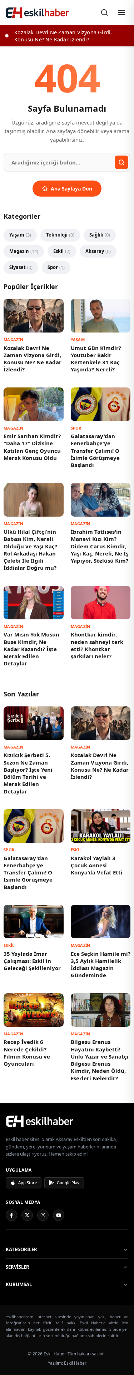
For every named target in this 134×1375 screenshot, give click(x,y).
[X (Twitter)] (27, 1215)
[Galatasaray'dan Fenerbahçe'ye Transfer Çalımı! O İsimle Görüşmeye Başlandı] (101, 404)
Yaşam (20, 235)
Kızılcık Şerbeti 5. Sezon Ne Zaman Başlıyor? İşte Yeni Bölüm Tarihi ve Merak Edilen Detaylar (28, 773)
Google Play (68, 1182)
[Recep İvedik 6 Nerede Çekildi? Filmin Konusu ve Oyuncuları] (34, 1010)
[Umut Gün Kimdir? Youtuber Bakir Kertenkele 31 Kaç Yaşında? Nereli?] (101, 316)
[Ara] (104, 12)
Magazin (23, 251)
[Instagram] (43, 1215)
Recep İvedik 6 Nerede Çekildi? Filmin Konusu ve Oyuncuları (27, 1052)
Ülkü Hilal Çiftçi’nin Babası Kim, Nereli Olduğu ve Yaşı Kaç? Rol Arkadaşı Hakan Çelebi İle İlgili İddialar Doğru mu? (30, 549)
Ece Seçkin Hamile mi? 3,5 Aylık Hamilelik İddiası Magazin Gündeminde (100, 964)
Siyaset (21, 267)
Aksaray (98, 251)
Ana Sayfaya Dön (71, 188)
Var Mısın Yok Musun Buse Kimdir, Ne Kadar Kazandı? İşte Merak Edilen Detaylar (31, 649)
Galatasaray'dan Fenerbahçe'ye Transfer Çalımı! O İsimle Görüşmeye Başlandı (95, 450)
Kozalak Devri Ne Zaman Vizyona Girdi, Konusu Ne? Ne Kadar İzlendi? (32, 358)
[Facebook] (11, 1215)
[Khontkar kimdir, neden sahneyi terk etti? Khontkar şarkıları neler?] (101, 602)
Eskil (61, 251)
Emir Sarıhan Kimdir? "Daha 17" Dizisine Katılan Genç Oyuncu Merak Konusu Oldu (32, 446)
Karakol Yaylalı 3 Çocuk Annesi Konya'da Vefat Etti (97, 865)
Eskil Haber (75, 1363)
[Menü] (121, 12)
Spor (56, 267)
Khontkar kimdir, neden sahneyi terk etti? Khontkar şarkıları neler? (97, 645)
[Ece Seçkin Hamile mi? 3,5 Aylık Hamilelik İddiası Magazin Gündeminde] (101, 921)
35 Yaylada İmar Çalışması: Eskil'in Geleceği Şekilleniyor (32, 961)
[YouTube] (58, 1215)
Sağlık (99, 235)
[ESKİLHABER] (67, 1121)
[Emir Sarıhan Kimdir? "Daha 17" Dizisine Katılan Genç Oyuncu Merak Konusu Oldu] (34, 404)
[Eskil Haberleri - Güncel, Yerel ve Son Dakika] (37, 12)
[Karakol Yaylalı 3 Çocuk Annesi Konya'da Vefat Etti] (101, 826)
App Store (27, 1182)
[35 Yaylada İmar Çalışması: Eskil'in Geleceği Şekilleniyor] (34, 921)
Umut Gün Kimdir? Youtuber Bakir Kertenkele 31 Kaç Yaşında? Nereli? (96, 358)
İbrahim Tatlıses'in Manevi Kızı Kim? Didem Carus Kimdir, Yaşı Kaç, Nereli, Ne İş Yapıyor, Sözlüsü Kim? (99, 546)
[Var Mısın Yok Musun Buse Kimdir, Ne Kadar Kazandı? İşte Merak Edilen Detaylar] (34, 602)
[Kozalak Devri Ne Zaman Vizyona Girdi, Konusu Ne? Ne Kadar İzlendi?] (34, 316)
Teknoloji (60, 235)
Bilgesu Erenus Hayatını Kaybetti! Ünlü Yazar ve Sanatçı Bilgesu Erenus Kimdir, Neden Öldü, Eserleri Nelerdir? (100, 1059)
